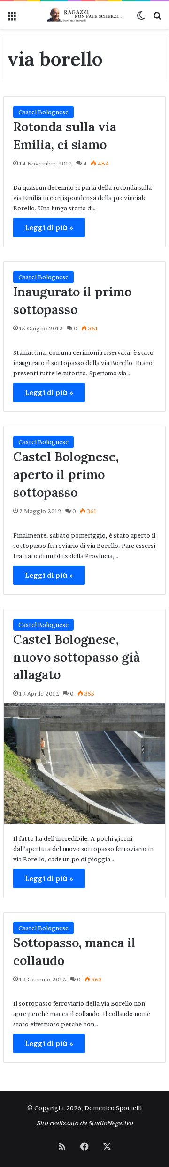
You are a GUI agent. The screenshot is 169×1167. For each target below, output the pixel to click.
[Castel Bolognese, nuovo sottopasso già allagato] (84, 763)
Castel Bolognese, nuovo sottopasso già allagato (76, 657)
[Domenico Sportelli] (84, 15)
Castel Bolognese (43, 112)
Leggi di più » (49, 228)
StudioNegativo (110, 1123)
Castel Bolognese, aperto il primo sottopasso (66, 474)
